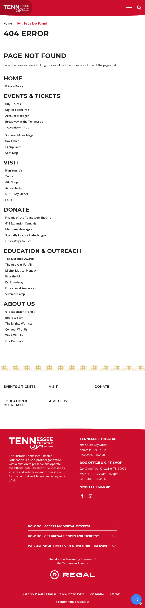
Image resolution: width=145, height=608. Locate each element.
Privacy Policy (14, 86)
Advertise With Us (18, 127)
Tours (9, 176)
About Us (19, 304)
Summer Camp (15, 294)
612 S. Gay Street (16, 194)
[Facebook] (82, 496)
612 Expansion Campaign (21, 223)
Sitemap (115, 593)
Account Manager (17, 116)
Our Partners (14, 341)
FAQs (8, 200)
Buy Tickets (13, 104)
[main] (72, 191)
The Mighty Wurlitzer (19, 323)
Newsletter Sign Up (95, 487)
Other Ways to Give (18, 241)
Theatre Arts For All (18, 264)
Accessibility (13, 188)
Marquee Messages (18, 229)
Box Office (12, 141)
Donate (16, 209)
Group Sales (13, 147)
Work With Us (14, 335)
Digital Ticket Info (17, 110)
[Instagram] (90, 496)
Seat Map (11, 153)
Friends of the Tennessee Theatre (28, 218)
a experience (72, 601)
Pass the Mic (13, 276)
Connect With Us (16, 329)
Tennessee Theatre (11, 8)
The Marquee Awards (19, 259)
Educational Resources (20, 288)
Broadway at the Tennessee (24, 122)
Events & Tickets (32, 96)
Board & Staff (14, 318)
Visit (11, 162)
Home (8, 23)
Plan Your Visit (15, 170)
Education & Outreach (42, 251)
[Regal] (72, 578)
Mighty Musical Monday (21, 270)
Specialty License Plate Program (26, 235)
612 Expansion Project (20, 312)
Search (139, 7)
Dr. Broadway (14, 282)
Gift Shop (11, 182)
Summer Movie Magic (19, 135)
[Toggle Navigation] (129, 7)
